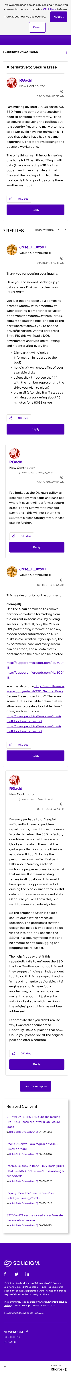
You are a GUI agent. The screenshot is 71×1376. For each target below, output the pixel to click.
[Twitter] (17, 1274)
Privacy (10, 1342)
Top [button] (5, 1367)
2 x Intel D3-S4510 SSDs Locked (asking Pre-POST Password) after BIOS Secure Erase (33, 1122)
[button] (58, 16)
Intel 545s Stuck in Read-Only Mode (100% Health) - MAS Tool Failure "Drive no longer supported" (35, 1171)
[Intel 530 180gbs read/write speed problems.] (65, 229)
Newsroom (13, 1332)
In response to (37, 472)
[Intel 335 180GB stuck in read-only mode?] (59, 229)
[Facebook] (5, 1274)
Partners (12, 1337)
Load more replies (36, 1086)
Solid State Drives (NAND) (22, 52)
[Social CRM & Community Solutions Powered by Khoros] (59, 1368)
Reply (35, 209)
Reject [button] (37, 27)
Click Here (49, 9)
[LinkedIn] (27, 1274)
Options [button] (66, 52)
